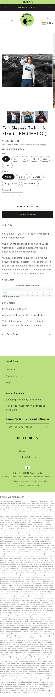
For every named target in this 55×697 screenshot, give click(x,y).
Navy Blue (29, 183)
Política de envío (39, 481)
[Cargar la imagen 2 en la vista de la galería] (27, 117)
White (8, 177)
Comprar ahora (28, 214)
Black (22, 177)
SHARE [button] (8, 225)
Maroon (37, 177)
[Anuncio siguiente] (49, 8)
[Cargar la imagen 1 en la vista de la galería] (13, 117)
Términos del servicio (20, 481)
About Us (10, 369)
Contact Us (11, 376)
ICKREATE (25, 473)
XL (34, 159)
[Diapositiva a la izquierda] (3, 118)
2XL (45, 159)
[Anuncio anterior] (5, 8)
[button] (6, 20)
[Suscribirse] (46, 427)
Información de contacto (28, 486)
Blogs (9, 382)
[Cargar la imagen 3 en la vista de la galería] (41, 117)
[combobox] (48, 23)
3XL (7, 165)
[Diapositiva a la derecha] (52, 118)
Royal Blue (11, 183)
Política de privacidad (43, 477)
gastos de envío (12, 145)
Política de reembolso (21, 477)
